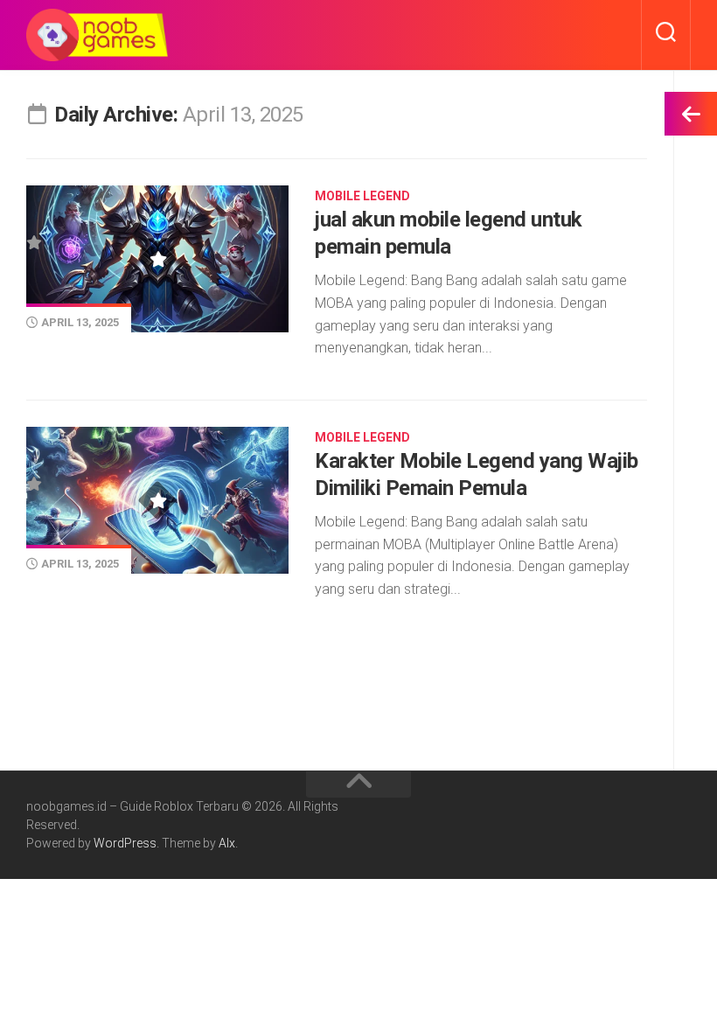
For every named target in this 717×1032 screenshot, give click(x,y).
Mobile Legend (362, 196)
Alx (227, 843)
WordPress (125, 843)
